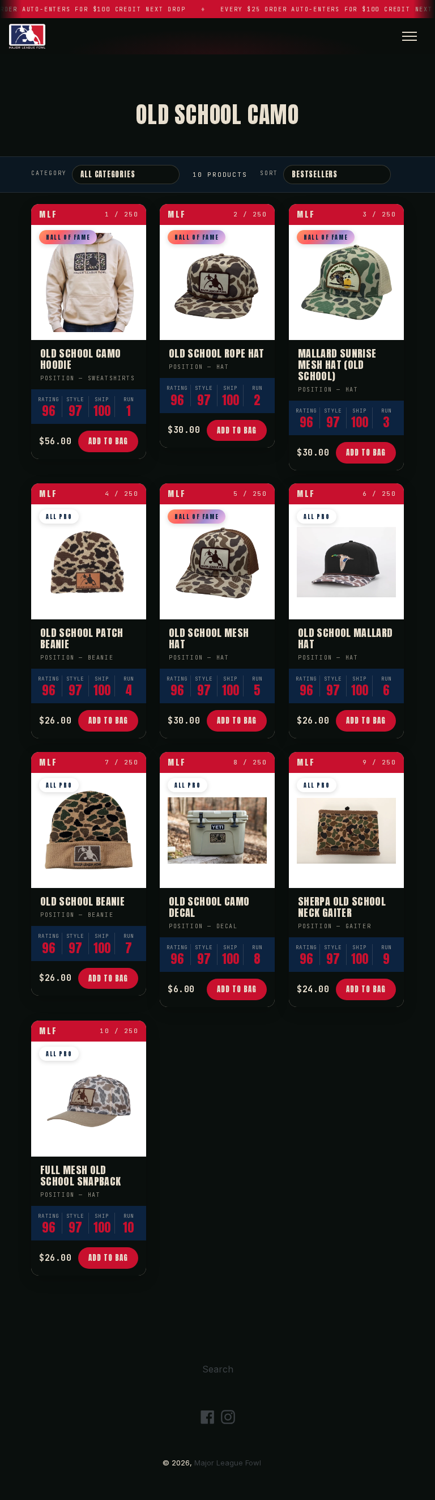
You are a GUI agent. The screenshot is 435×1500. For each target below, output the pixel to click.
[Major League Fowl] (27, 36)
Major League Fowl (227, 1462)
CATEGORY (48, 173)
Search (217, 1369)
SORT (269, 173)
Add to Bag (108, 441)
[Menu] (409, 36)
